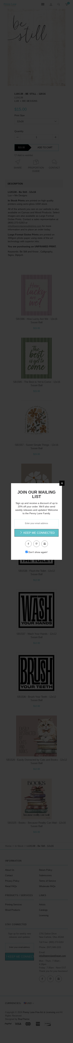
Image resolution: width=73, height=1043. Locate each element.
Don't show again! (38, 552)
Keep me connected (39, 532)
